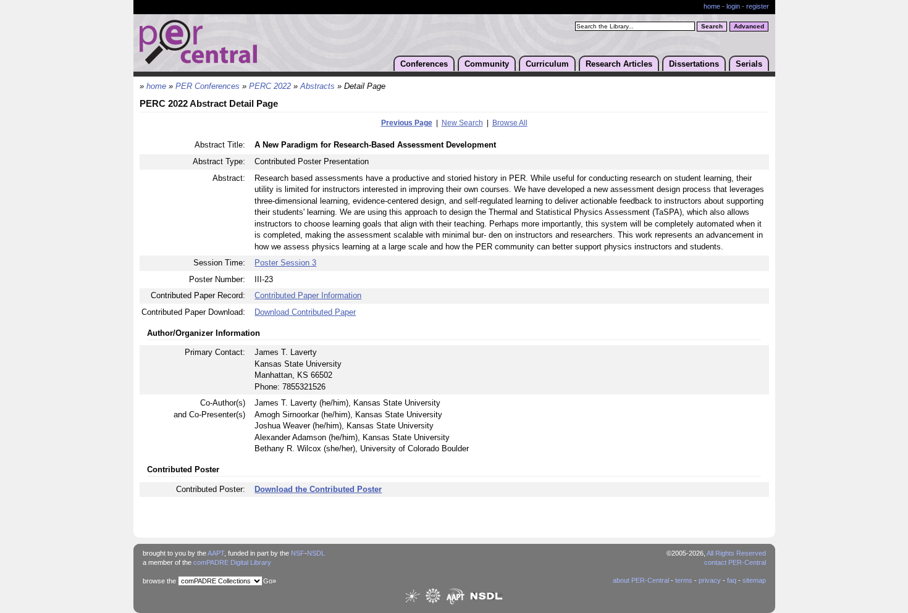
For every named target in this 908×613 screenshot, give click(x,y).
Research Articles (619, 64)
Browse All (510, 123)
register (757, 6)
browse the (159, 581)
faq (731, 580)
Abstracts (317, 86)
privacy (710, 580)
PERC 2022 (270, 86)
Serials (749, 64)
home (712, 6)
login (733, 6)
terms (683, 580)
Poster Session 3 (285, 262)
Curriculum (547, 64)
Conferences (424, 64)
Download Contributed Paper (305, 312)
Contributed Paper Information (307, 295)
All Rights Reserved (736, 553)
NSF (298, 553)
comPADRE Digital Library (232, 562)
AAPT (216, 553)
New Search (462, 123)
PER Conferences (207, 86)
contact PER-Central (735, 562)
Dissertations (694, 64)
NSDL (316, 553)
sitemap (754, 580)
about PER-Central (641, 580)
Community (487, 64)
